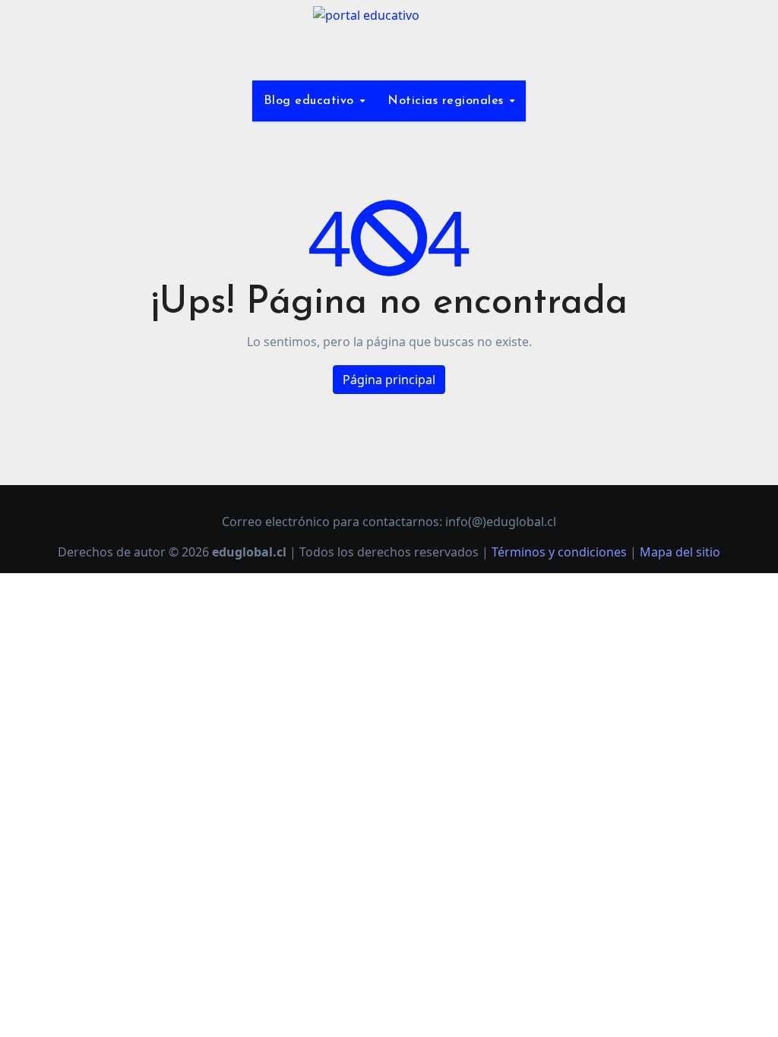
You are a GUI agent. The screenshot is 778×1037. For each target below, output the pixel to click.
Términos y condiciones (559, 552)
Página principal (389, 379)
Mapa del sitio (680, 552)
